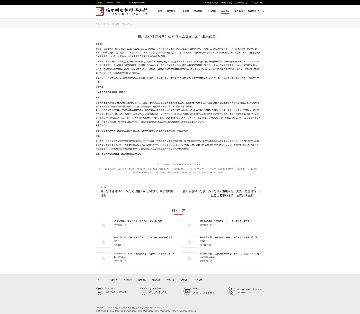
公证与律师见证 (110, 169)
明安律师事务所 (164, 169)
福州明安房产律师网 (158, 311)
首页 (97, 24)
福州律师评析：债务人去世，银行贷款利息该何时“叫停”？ (139, 221)
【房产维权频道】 (242, 3)
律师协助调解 (141, 169)
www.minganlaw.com (136, 3)
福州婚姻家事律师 (178, 169)
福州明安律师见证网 (175, 311)
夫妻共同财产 (121, 169)
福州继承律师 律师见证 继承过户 (143, 172)
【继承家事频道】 (226, 3)
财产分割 (193, 172)
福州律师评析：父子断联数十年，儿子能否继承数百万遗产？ (226, 221)
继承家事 (116, 24)
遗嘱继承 (212, 172)
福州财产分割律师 (173, 172)
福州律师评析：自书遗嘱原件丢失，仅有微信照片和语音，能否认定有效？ (229, 239)
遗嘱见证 (221, 172)
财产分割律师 (202, 172)
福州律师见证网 (190, 311)
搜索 (262, 11)
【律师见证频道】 (257, 3)
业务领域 (105, 24)
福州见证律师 (160, 172)
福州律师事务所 (199, 169)
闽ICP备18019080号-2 (155, 308)
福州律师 (189, 169)
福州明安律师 (241, 169)
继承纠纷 (185, 172)
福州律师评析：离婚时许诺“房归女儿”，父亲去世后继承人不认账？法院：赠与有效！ (144, 255)
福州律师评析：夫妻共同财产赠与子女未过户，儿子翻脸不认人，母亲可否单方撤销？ (229, 255)
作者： (178, 164)
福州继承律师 (252, 169)
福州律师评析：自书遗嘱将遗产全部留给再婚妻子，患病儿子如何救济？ (143, 239)
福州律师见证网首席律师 (226, 169)
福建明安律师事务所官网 (106, 311)
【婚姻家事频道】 (211, 3)
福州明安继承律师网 (141, 311)
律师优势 (131, 169)
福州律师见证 (211, 169)
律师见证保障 (152, 169)
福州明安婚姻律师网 (124, 311)
